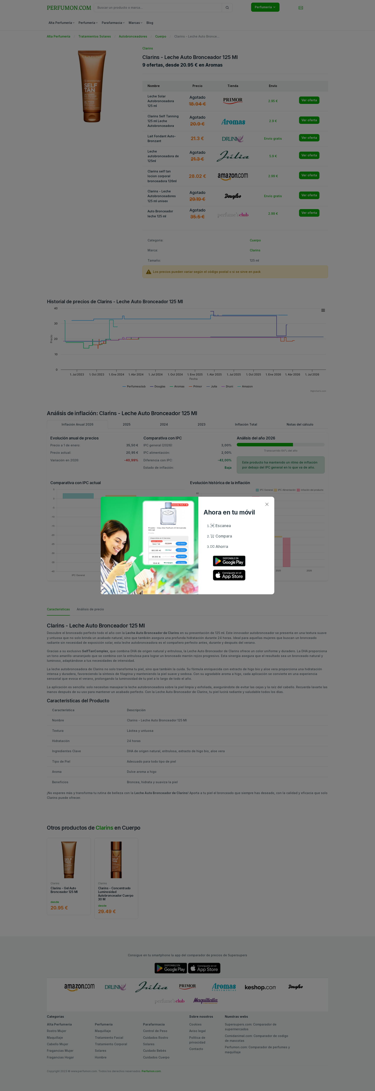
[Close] (267, 504)
